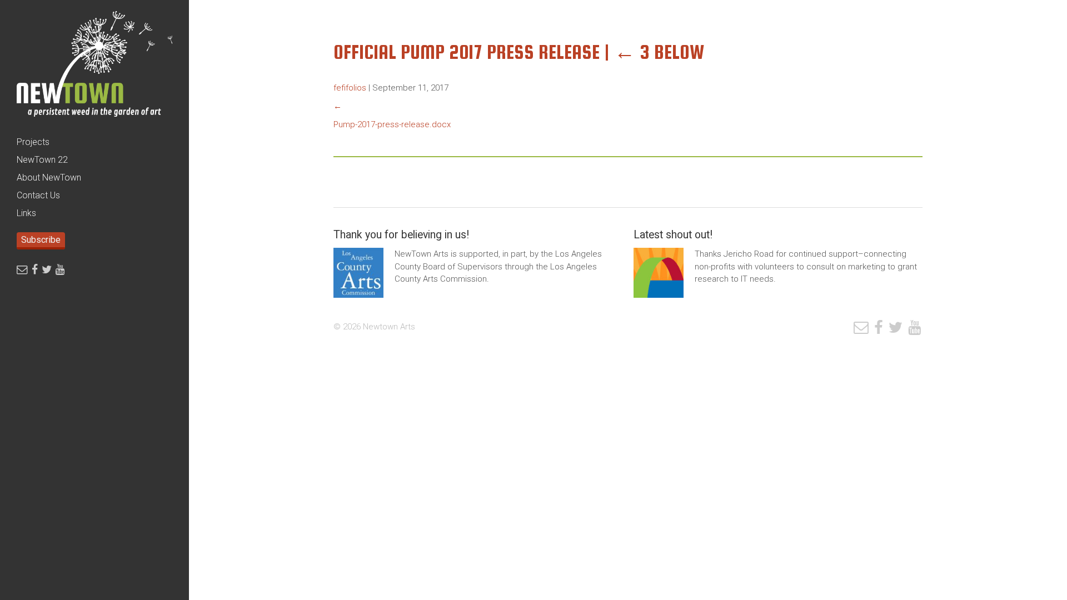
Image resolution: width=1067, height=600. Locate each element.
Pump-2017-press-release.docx (392, 124)
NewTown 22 (42, 159)
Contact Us (38, 195)
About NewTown (49, 177)
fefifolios (349, 88)
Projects (33, 142)
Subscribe (41, 239)
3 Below (659, 52)
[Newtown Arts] (94, 66)
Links (26, 213)
